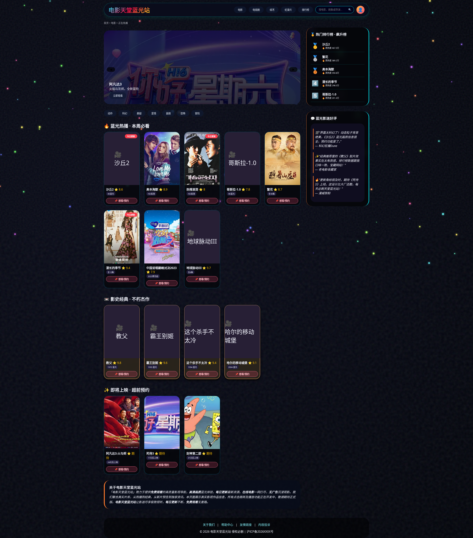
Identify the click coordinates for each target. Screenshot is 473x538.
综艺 (272, 9)
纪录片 (288, 9)
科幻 (124, 113)
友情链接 (246, 525)
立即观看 (118, 95)
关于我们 (209, 525)
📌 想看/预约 (122, 200)
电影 (240, 9)
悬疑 (139, 113)
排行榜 (305, 9)
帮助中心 (227, 525)
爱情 (153, 113)
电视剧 (256, 9)
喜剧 (168, 113)
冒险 (197, 113)
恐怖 (183, 113)
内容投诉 (264, 525)
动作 (110, 113)
